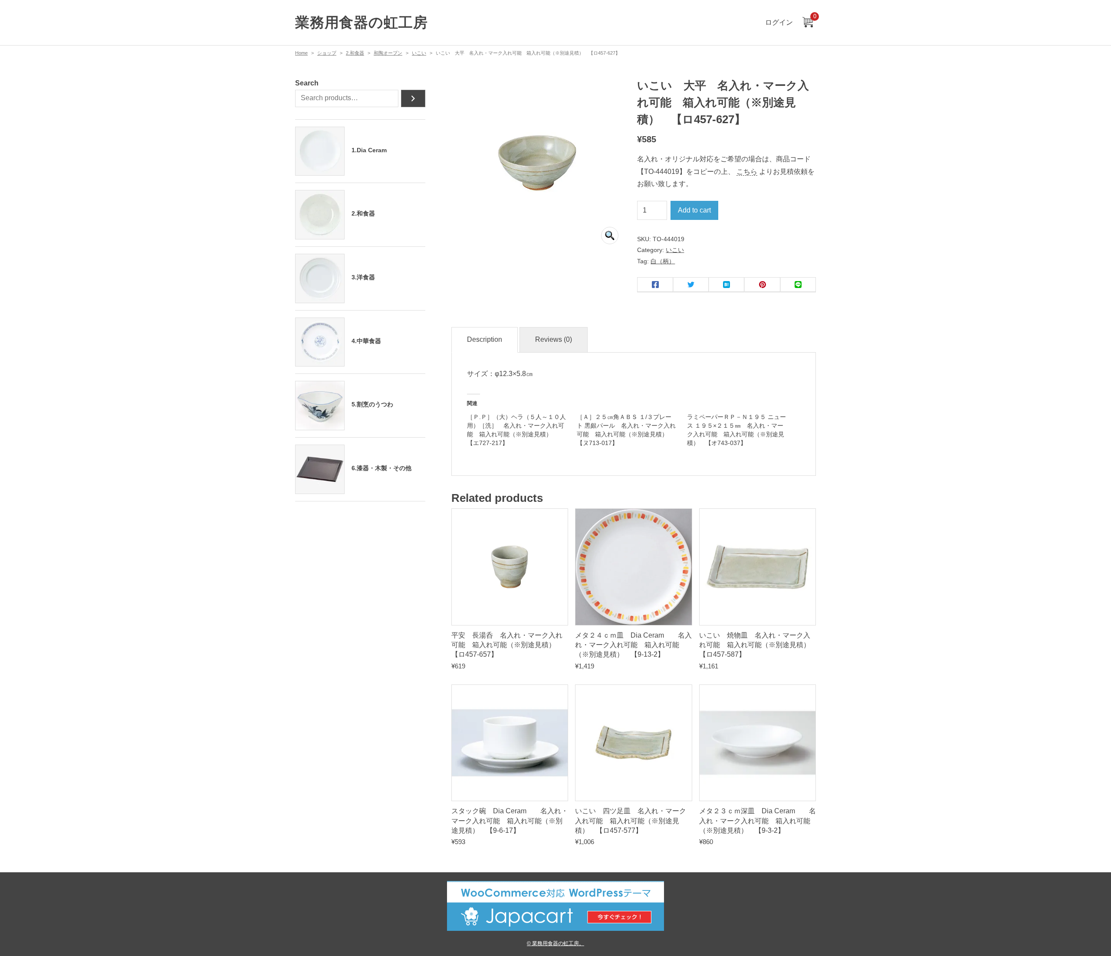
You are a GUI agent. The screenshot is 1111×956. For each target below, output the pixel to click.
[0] (807, 23)
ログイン (779, 22)
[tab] (484, 340)
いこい (419, 53)
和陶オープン (388, 53)
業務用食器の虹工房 (361, 22)
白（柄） (663, 261)
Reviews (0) (553, 339)
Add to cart (694, 210)
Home (301, 53)
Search (307, 83)
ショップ (326, 53)
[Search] (413, 98)
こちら (746, 171)
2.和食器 (355, 53)
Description (484, 339)
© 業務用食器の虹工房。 (555, 943)
